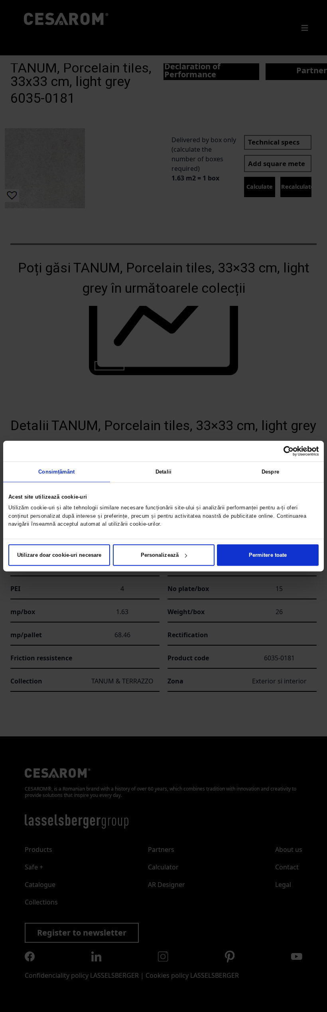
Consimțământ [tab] (56, 471)
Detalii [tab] (163, 471)
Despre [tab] (270, 471)
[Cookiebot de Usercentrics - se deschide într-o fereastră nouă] (284, 451)
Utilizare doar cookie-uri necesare (59, 555)
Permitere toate (268, 555)
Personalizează (160, 555)
